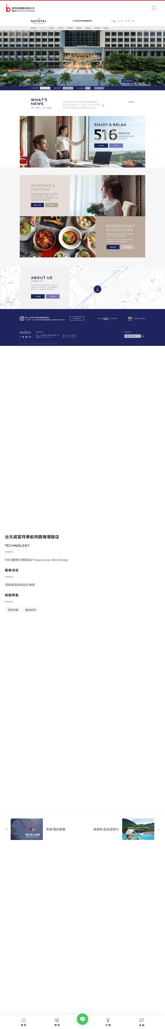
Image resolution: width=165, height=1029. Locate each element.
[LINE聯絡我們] (82, 1019)
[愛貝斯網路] (20, 8)
